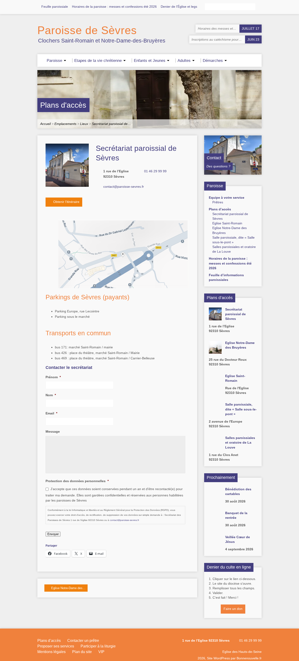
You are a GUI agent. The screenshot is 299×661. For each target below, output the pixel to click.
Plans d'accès (63, 105)
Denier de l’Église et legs (179, 6)
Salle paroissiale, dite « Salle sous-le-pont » (241, 409)
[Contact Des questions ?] (233, 172)
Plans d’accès (220, 209)
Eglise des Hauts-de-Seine (242, 652)
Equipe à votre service (226, 197)
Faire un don (233, 609)
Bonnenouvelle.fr (249, 658)
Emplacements (65, 124)
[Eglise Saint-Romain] (215, 384)
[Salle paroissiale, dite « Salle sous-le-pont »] (215, 413)
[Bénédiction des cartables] (215, 497)
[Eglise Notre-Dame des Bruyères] (215, 351)
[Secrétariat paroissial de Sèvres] (215, 318)
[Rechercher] (260, 7)
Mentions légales (51, 652)
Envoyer (53, 534)
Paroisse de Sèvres (87, 30)
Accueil (45, 124)
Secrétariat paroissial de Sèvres (235, 314)
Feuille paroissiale (54, 6)
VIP (101, 652)
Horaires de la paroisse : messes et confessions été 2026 (114, 6)
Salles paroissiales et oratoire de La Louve (240, 442)
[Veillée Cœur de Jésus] (215, 545)
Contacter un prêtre (83, 641)
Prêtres (217, 202)
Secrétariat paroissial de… (111, 124)
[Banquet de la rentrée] (215, 521)
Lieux (84, 124)
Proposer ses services (55, 646)
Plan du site (82, 652)
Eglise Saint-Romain (227, 223)
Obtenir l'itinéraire (65, 202)
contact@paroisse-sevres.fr (123, 186)
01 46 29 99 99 (155, 171)
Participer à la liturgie (98, 646)
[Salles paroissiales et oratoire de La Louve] (215, 446)
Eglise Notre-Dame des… (67, 588)
